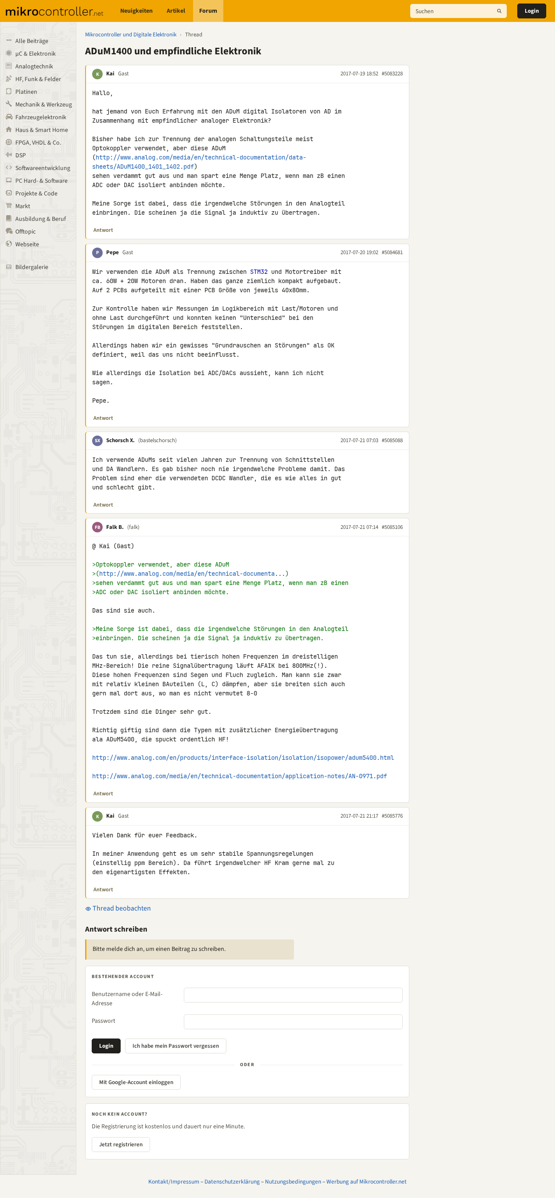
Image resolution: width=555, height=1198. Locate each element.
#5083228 (392, 74)
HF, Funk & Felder (38, 79)
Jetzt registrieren (121, 1144)
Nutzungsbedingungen (293, 1181)
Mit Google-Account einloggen (136, 1082)
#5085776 (392, 816)
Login (532, 11)
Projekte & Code (36, 193)
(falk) (133, 527)
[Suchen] (499, 11)
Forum (208, 11)
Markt (22, 206)
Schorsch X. (120, 440)
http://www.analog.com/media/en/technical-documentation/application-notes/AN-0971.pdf (239, 776)
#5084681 (392, 252)
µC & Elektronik (35, 54)
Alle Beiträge (31, 41)
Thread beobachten (121, 908)
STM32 (259, 272)
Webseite (27, 244)
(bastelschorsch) (157, 440)
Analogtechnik (34, 66)
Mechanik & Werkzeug (43, 104)
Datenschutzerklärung (232, 1181)
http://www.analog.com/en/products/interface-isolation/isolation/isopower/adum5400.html (243, 758)
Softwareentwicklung (42, 168)
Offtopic (25, 231)
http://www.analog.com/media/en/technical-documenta (187, 574)
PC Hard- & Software (41, 181)
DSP (20, 155)
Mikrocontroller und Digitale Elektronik (130, 35)
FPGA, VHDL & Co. (38, 142)
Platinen (26, 92)
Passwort (103, 1021)
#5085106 (392, 527)
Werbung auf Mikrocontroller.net (366, 1181)
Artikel (176, 11)
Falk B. (115, 527)
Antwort (103, 230)
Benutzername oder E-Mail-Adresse (127, 999)
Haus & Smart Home (41, 130)
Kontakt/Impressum (173, 1181)
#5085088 (392, 440)
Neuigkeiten (136, 11)
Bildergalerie (31, 267)
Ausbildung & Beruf (40, 219)
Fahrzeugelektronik (40, 117)
